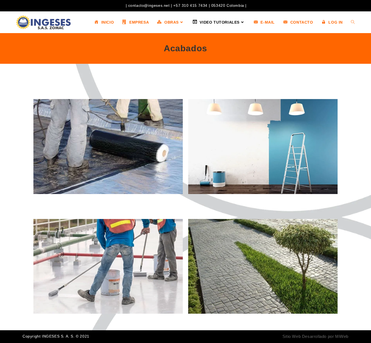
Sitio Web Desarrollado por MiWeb (315, 336)
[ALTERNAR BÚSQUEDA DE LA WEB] (353, 22)
